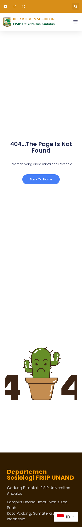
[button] (75, 6)
